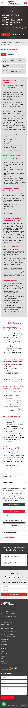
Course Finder (5, 639)
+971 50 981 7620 (11, 616)
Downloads (4, 663)
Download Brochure (17, 34)
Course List (4, 644)
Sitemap (3, 641)
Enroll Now (5, 34)
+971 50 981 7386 (11, 614)
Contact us (4, 656)
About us (3, 651)
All (3, 54)
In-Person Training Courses (8, 631)
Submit (7, 698)
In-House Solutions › (14, 504)
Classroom (11, 54)
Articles (3, 658)
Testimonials (4, 661)
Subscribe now (14, 594)
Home (3, 41)
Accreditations (5, 654)
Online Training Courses (7, 634)
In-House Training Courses (8, 636)
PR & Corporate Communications (15, 41)
